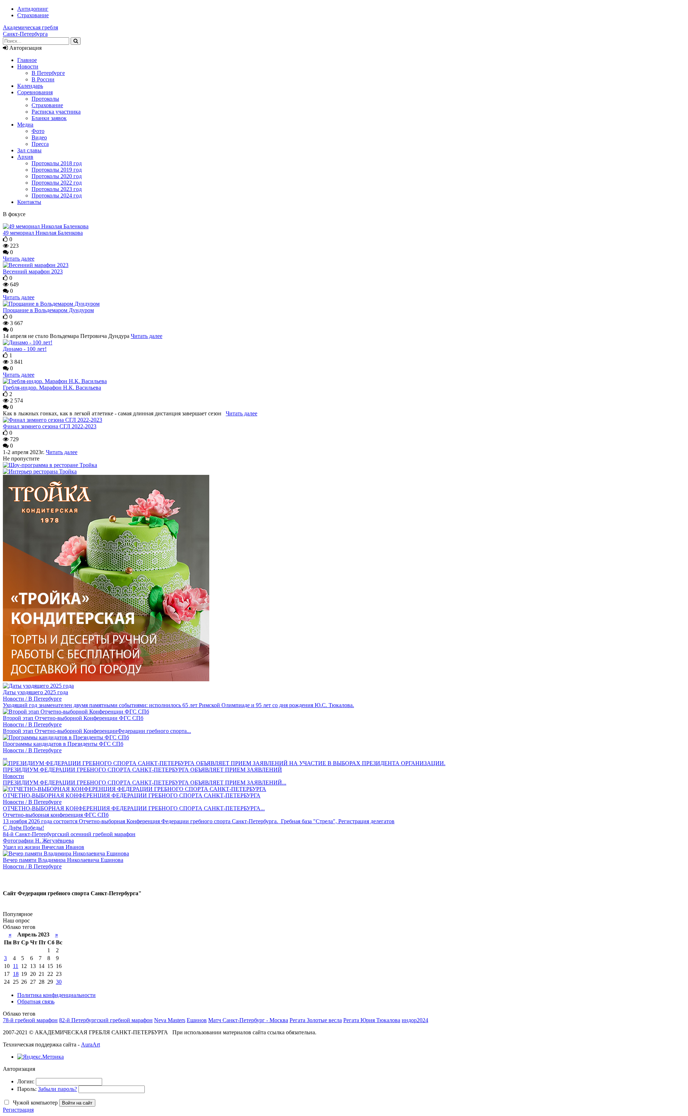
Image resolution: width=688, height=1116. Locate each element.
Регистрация (18, 1110)
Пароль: (27, 1089)
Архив (25, 157)
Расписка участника (56, 112)
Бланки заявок (49, 118)
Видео (39, 137)
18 (16, 974)
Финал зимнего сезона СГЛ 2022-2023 (49, 426)
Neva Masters (169, 1020)
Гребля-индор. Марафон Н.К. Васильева (52, 388)
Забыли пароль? (57, 1089)
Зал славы (29, 150)
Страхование (33, 15)
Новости (27, 66)
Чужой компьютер (34, 1103)
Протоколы (45, 99)
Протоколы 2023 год (57, 189)
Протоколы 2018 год (57, 163)
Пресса (40, 144)
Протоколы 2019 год (57, 170)
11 (15, 966)
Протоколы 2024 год (57, 195)
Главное (27, 60)
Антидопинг (32, 9)
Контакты (29, 202)
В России (43, 79)
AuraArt (90, 1044)
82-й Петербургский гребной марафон (106, 1020)
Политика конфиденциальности (56, 995)
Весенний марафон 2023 (33, 271)
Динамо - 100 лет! (25, 349)
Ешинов (197, 1020)
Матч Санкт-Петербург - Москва (248, 1020)
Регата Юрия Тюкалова (371, 1020)
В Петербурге (48, 73)
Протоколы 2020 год (57, 176)
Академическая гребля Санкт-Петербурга (30, 30)
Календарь (30, 86)
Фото (38, 131)
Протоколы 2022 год (57, 183)
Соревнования (35, 92)
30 (59, 982)
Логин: (25, 1081)
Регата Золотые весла (316, 1020)
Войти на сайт (77, 1103)
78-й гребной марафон (30, 1020)
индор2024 (415, 1020)
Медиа (25, 124)
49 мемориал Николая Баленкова (43, 233)
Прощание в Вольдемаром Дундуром (48, 310)
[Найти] (76, 41)
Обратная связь (35, 1001)
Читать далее (18, 259)
